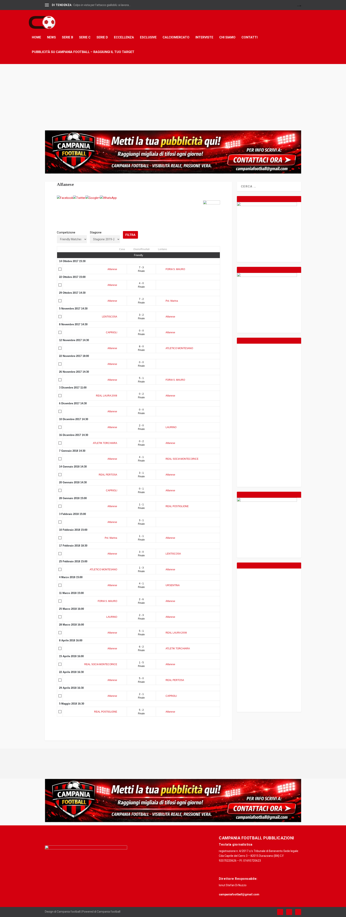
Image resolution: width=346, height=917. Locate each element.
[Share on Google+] (92, 198)
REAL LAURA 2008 (106, 395)
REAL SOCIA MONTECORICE (182, 458)
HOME (36, 37)
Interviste (204, 37)
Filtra (130, 235)
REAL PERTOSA (108, 474)
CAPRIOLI (111, 332)
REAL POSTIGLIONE (177, 506)
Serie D (102, 37)
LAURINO (171, 427)
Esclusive (148, 37)
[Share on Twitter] (79, 198)
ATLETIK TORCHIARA (105, 443)
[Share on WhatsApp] (108, 198)
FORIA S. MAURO (175, 269)
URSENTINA (173, 585)
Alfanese (112, 269)
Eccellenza (124, 37)
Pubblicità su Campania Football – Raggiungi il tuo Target (83, 52)
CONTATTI (249, 37)
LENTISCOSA (109, 316)
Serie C (85, 37)
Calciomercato (176, 37)
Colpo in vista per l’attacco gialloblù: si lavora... (102, 5)
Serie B (67, 37)
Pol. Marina (172, 300)
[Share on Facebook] (65, 198)
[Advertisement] (173, 94)
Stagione (96, 232)
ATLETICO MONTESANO (179, 348)
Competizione (66, 232)
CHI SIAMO (227, 37)
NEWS (51, 37)
